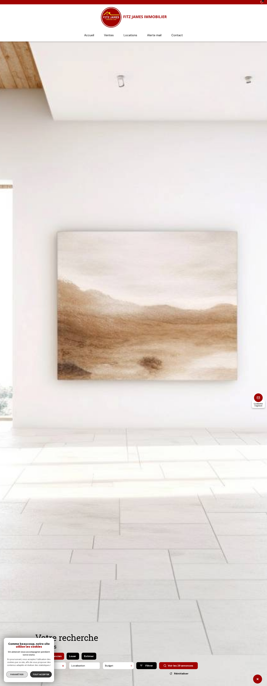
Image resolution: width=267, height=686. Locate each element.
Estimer (89, 656)
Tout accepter (41, 674)
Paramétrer (17, 674)
